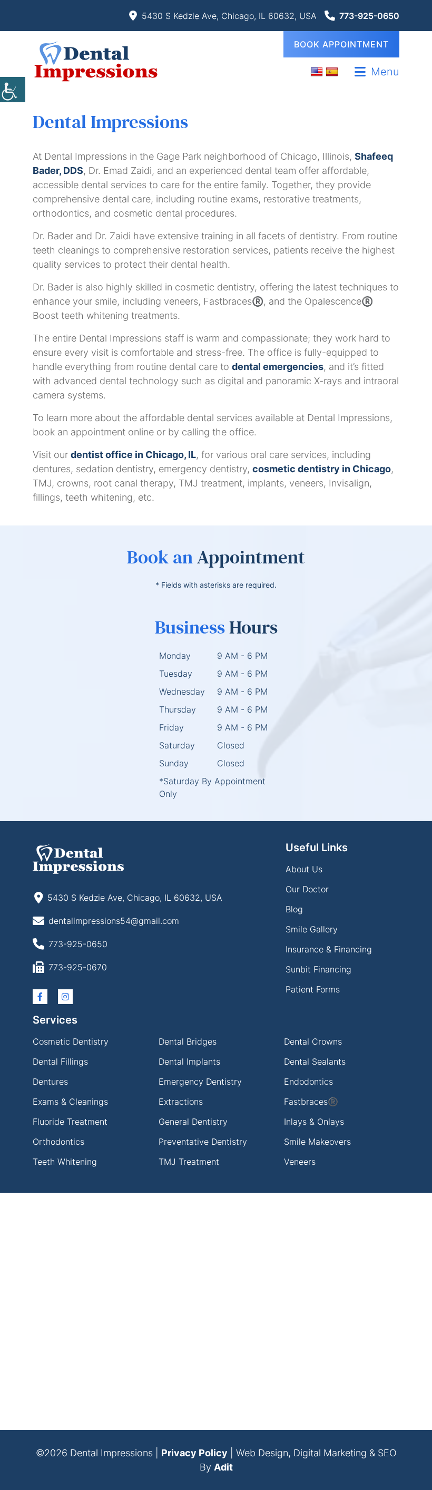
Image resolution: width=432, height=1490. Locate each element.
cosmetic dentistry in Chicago (321, 468)
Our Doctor (307, 889)
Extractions (181, 1101)
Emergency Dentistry (200, 1081)
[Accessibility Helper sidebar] (12, 89)
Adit (223, 1467)
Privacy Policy (194, 1452)
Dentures (50, 1081)
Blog (294, 909)
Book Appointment (341, 44)
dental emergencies (277, 366)
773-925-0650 (369, 16)
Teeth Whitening (65, 1161)
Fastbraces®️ (311, 1101)
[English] (318, 71)
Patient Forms (313, 989)
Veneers (300, 1161)
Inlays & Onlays (314, 1121)
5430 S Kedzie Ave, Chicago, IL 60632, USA (229, 16)
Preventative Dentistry (203, 1141)
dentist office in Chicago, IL (133, 454)
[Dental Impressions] (96, 60)
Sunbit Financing (318, 969)
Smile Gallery (312, 929)
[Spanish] (333, 71)
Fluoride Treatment (70, 1121)
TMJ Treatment (189, 1161)
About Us (304, 869)
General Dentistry (193, 1121)
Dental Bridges (188, 1041)
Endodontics (308, 1081)
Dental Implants (189, 1061)
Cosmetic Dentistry (71, 1041)
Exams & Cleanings (70, 1101)
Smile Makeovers (317, 1141)
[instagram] (65, 996)
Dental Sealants (315, 1061)
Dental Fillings (60, 1061)
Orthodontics (58, 1141)
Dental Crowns (313, 1041)
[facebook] (40, 996)
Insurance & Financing (329, 949)
